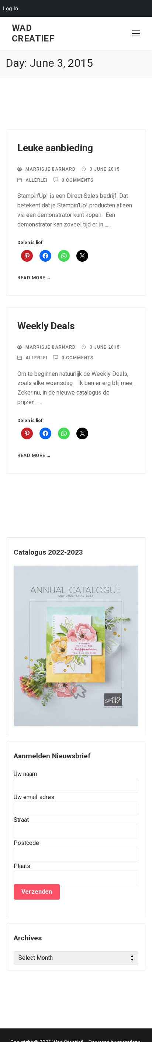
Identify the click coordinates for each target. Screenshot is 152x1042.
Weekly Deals (46, 325)
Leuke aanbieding (55, 147)
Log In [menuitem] (10, 8)
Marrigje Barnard (50, 169)
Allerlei (36, 180)
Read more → (34, 277)
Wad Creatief (33, 33)
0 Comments (77, 180)
